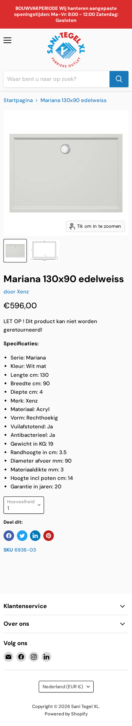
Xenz (23, 291)
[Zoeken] (118, 79)
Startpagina (18, 100)
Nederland (63, 687)
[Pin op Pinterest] (48, 535)
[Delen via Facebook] (9, 535)
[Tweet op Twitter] (22, 535)
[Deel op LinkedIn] (35, 535)
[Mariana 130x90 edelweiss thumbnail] (15, 250)
